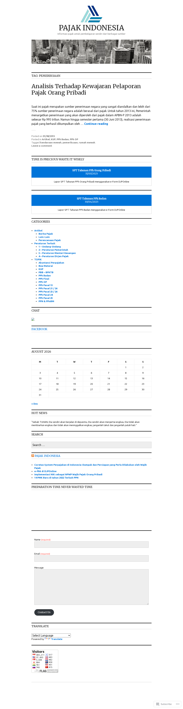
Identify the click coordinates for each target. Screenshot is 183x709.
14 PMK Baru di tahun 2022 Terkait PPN (56, 477)
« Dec (34, 403)
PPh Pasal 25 (46, 298)
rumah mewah (87, 142)
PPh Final (44, 278)
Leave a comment (41, 145)
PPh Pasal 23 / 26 (48, 291)
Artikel (46, 139)
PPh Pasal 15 (46, 285)
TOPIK (38, 259)
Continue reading (96, 123)
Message (39, 567)
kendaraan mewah (50, 142)
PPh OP (74, 139)
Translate (56, 639)
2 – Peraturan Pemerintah (53, 250)
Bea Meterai (46, 266)
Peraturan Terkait (44, 243)
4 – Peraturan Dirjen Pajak (54, 256)
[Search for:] (91, 445)
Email (42, 553)
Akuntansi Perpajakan (51, 262)
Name (42, 539)
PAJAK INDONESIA (91, 27)
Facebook (39, 329)
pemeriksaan (70, 142)
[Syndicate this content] (32, 456)
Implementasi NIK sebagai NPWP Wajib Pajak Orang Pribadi (68, 474)
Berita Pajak (46, 233)
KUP (53, 139)
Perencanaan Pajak (50, 240)
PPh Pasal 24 (46, 295)
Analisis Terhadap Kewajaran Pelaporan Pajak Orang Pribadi (86, 89)
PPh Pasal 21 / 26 (48, 288)
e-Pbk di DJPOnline (45, 471)
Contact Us (44, 612)
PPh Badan (63, 139)
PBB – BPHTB (46, 272)
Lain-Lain (44, 237)
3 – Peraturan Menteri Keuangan (57, 253)
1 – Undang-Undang (50, 246)
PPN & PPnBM (46, 301)
